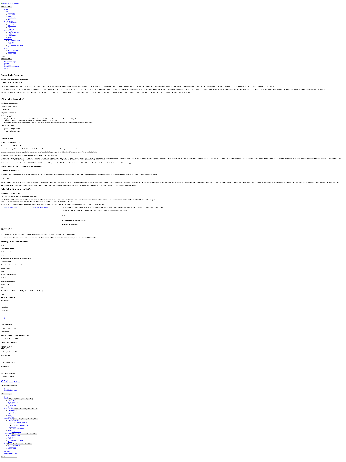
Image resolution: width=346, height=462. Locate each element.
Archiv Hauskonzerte (18, 428)
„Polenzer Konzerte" (14, 420)
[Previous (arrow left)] (62, 215)
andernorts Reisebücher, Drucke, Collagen (10, 381)
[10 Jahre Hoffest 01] (10, 207)
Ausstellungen (8, 433)
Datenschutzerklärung (10, 390)
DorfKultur (7, 65)
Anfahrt (10, 415)
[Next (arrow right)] (64, 215)
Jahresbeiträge (12, 405)
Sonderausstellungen (10, 62)
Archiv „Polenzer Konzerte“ (20, 422)
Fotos (5, 443)
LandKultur (7, 63)
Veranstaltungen (8, 418)
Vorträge (10, 430)
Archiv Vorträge (16, 432)
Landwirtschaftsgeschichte (11, 66)
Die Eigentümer (12, 410)
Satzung (10, 404)
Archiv (6, 68)
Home (6, 397)
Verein (6, 398)
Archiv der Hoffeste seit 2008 (20, 425)
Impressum (7, 389)
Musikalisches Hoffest (14, 445)
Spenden (10, 407)
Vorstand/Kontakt (13, 402)
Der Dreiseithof (8, 408)
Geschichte (11, 412)
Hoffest (10, 424)
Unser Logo (11, 400)
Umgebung (11, 417)
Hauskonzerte (12, 427)
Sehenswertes (12, 414)
